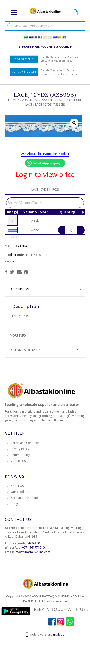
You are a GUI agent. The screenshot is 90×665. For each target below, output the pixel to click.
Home (12, 100)
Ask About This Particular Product (45, 153)
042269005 (34, 543)
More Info (18, 335)
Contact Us (18, 461)
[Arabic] (26, 37)
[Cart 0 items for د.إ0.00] (75, 12)
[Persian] (50, 37)
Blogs (14, 504)
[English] (30, 37)
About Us (17, 486)
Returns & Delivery (25, 350)
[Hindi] (45, 37)
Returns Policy (20, 455)
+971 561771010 (33, 548)
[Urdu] (64, 37)
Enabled (59, 634)
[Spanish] (59, 37)
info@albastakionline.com (32, 552)
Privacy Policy (20, 449)
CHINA (22, 246)
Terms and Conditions (26, 443)
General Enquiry (24, 59)
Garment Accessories (37, 100)
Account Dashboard (24, 498)
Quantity (67, 212)
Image (12, 212)
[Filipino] (35, 37)
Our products (20, 492)
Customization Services (24, 72)
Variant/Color (34, 212)
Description (19, 289)
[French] (40, 37)
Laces (61, 100)
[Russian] (54, 37)
